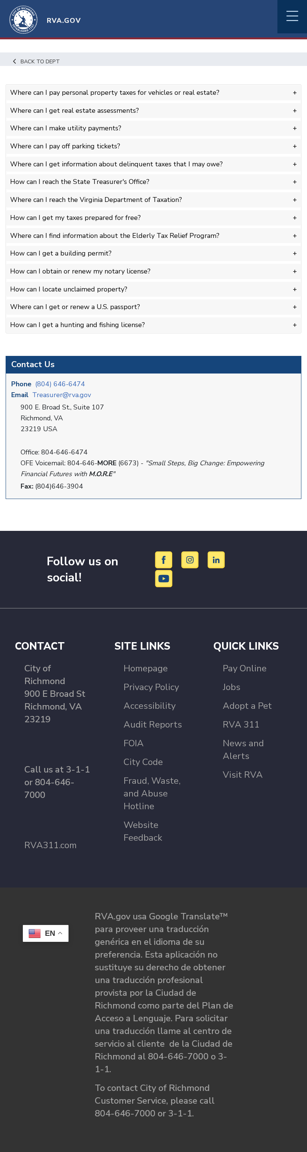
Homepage (146, 668)
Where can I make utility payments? (65, 128)
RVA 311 (241, 725)
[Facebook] (165, 559)
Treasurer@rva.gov (61, 394)
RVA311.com (50, 845)
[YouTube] (164, 578)
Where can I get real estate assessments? (74, 110)
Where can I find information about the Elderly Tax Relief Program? (114, 235)
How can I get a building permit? (61, 253)
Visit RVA (243, 775)
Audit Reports (153, 725)
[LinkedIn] (216, 559)
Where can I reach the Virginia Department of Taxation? (96, 199)
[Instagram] (191, 559)
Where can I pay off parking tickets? (65, 146)
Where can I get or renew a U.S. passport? (75, 306)
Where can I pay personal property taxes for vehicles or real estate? (114, 92)
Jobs (231, 687)
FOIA (134, 743)
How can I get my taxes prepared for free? (75, 217)
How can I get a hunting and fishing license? (77, 324)
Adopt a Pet (247, 706)
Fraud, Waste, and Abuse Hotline (152, 793)
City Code (143, 762)
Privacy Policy (151, 687)
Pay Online (245, 668)
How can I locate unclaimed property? (68, 289)
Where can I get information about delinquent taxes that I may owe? (116, 164)
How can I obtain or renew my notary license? (80, 271)
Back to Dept (40, 61)
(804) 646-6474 (60, 384)
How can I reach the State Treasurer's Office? (79, 181)
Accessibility (150, 706)
